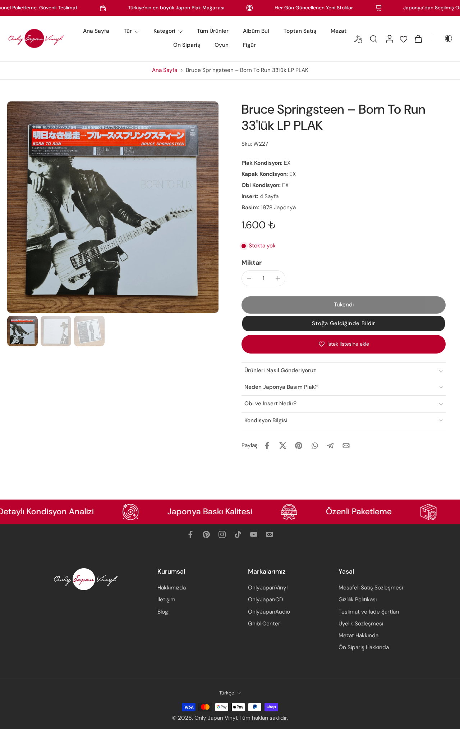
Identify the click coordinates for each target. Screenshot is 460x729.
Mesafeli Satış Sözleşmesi (371, 587)
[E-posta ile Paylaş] (346, 446)
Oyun (222, 45)
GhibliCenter (264, 623)
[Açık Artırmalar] (358, 38)
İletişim (166, 599)
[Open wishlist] (404, 38)
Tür (128, 31)
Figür (249, 45)
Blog (162, 611)
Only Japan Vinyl (215, 717)
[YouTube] (254, 534)
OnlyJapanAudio (269, 611)
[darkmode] (443, 38)
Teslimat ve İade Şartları (369, 611)
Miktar (252, 262)
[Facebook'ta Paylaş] (267, 446)
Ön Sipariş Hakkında (364, 647)
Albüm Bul (256, 31)
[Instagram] (222, 534)
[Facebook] (190, 534)
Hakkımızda (171, 587)
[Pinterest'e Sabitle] (299, 446)
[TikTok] (238, 534)
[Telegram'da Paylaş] (330, 446)
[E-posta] (269, 534)
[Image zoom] (112, 207)
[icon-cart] (418, 38)
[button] (344, 304)
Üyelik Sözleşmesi (361, 623)
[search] (373, 38)
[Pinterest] (206, 534)
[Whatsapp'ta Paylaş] (314, 446)
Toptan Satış (300, 31)
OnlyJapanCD (265, 599)
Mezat (338, 31)
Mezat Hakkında (358, 635)
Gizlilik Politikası (358, 599)
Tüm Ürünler (213, 31)
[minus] (249, 278)
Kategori (164, 31)
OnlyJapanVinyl (268, 587)
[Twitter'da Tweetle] (283, 446)
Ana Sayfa (96, 31)
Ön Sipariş (186, 45)
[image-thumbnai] (22, 331)
